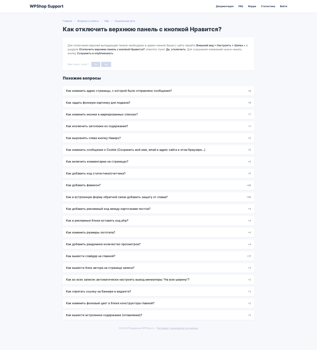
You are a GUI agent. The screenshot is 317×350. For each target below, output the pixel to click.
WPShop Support (46, 6)
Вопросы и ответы (88, 21)
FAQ (240, 6)
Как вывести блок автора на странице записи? (100, 267)
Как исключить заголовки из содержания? (97, 126)
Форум (252, 6)
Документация (224, 6)
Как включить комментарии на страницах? (97, 161)
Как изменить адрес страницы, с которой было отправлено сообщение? (119, 90)
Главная (67, 21)
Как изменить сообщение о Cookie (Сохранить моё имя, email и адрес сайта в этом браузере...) (135, 149)
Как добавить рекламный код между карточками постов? (108, 208)
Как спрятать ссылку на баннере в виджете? (98, 291)
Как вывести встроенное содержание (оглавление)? (104, 315)
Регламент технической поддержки (177, 328)
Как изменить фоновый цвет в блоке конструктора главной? (110, 303)
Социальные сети (125, 21)
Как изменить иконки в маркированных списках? (102, 114)
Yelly (106, 21)
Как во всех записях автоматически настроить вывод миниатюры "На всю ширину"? (127, 279)
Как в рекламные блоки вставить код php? (97, 220)
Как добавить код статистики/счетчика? (95, 173)
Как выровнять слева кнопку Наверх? (93, 138)
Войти (283, 6)
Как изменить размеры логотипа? (90, 232)
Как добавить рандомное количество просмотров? (103, 244)
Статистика (268, 6)
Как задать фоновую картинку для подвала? (98, 102)
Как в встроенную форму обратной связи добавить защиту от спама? (117, 197)
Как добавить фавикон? (83, 185)
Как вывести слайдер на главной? (90, 256)
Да (95, 64)
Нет (106, 64)
